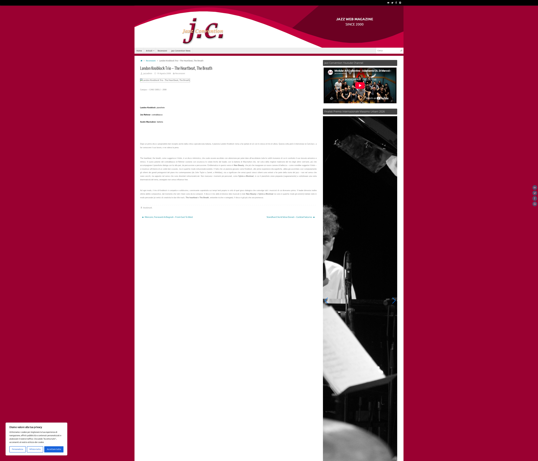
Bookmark (147, 208)
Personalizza (17, 449)
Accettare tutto (54, 449)
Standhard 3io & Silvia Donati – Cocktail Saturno (289, 217)
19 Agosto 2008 (164, 73)
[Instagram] (400, 3)
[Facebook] (396, 3)
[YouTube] (388, 3)
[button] (326, 301)
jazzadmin (147, 73)
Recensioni (151, 61)
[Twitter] (392, 3)
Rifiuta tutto (35, 449)
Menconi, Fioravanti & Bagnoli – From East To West (168, 217)
